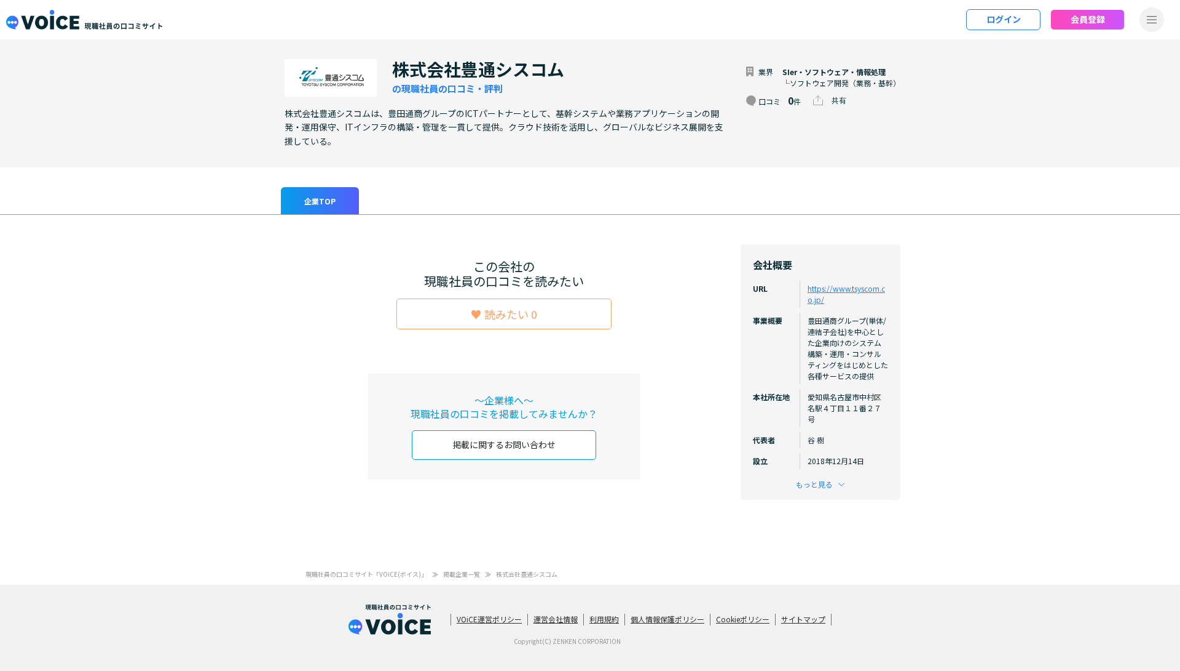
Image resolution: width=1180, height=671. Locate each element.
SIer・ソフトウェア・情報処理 (834, 71)
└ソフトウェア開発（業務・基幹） (841, 83)
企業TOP (320, 201)
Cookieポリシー (742, 619)
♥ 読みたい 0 (504, 314)
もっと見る (814, 484)
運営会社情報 (555, 619)
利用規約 (604, 619)
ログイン (1003, 19)
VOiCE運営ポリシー (489, 619)
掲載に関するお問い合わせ (504, 444)
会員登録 (1088, 19)
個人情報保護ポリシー (667, 619)
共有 (839, 100)
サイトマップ (803, 619)
